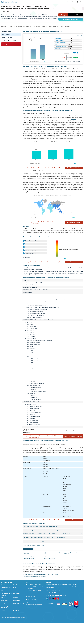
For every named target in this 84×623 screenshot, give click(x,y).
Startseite (3, 584)
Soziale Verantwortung (18, 603)
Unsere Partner (16, 600)
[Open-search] (81, 2)
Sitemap (15, 587)
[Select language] (78, 2)
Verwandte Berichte (28, 548)
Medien (3, 603)
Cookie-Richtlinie (17, 615)
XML (2, 590)
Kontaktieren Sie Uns (5, 587)
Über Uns (3, 597)
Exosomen (73, 119)
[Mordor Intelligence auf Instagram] (58, 598)
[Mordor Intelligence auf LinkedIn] (47, 598)
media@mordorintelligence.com (35, 604)
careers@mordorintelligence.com (53, 592)
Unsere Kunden (4, 600)
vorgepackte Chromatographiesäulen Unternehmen (35, 576)
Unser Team (16, 597)
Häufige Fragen (16, 606)
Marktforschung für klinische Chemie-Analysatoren (32, 552)
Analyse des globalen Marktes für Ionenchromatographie (31, 557)
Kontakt (74, 2)
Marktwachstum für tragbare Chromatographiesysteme (50, 557)
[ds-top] (70, 19)
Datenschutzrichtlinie (6, 615)
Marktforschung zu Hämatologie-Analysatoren (71, 552)
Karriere (3, 610)
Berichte (68, 2)
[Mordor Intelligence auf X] (53, 598)
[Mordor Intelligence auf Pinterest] (55, 598)
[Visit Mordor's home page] (9, 2)
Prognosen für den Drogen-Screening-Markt (52, 552)
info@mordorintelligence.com (34, 599)
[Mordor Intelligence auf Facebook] (50, 598)
